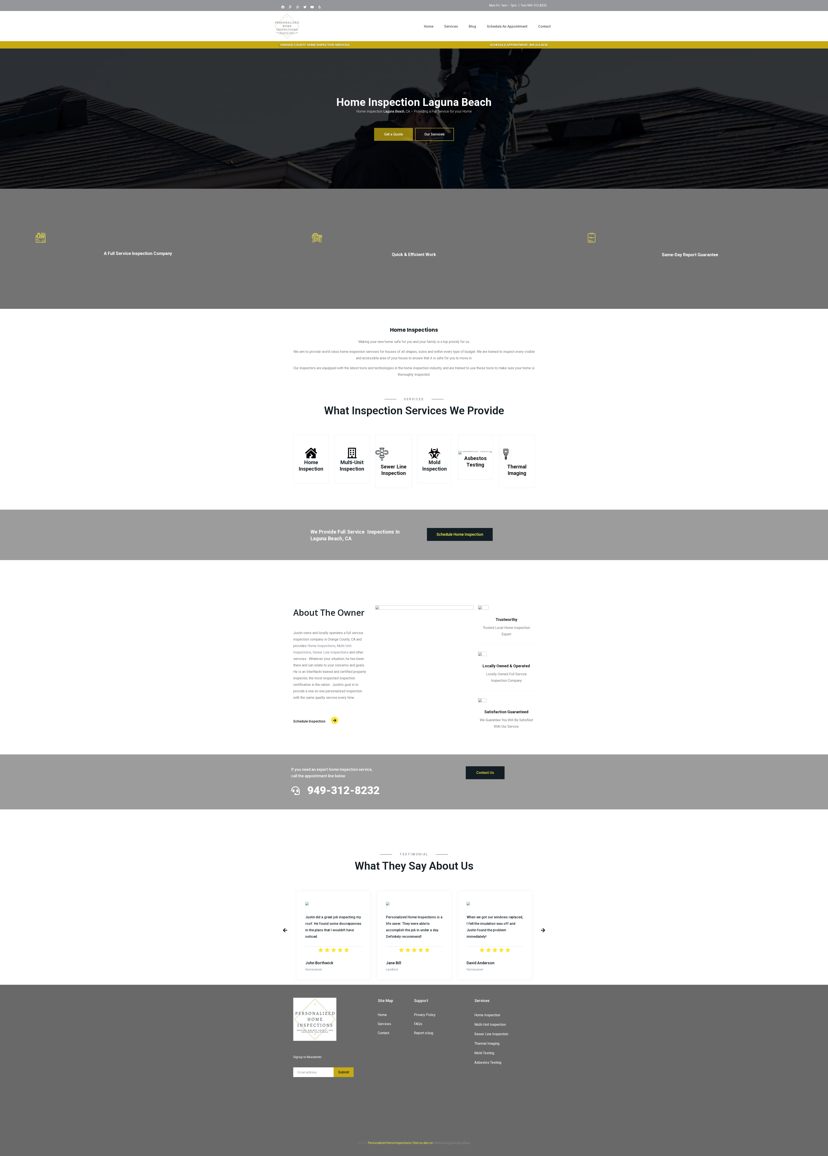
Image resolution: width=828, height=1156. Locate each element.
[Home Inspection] (311, 453)
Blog (472, 26)
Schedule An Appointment (507, 26)
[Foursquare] (290, 7)
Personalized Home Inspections (389, 1143)
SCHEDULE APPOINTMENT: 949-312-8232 (519, 45)
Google (456, 1143)
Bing (447, 1143)
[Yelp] (319, 7)
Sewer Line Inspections (330, 652)
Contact (544, 26)
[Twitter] (304, 7)
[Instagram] (297, 7)
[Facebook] (282, 7)
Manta (438, 1143)
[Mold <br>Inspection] (434, 453)
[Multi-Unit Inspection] (352, 453)
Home (428, 26)
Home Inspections (321, 646)
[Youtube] (312, 7)
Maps (466, 1143)
